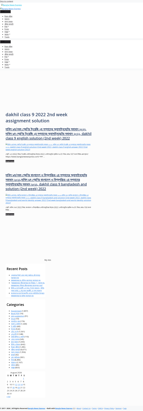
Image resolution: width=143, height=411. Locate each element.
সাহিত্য (13, 365)
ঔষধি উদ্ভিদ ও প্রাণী (17, 336)
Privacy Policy (109, 408)
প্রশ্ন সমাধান (8, 21)
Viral (13, 318)
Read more (10, 161)
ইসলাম (6, 29)
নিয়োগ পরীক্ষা (8, 16)
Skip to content (6, 1)
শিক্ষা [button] (5, 26)
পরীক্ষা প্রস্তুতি (8, 24)
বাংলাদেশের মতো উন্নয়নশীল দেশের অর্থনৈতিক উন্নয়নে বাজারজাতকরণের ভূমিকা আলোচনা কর (27, 294)
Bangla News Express (36, 408)
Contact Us (86, 408)
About (79, 408)
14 (21, 384)
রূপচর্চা (13, 354)
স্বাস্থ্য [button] (6, 32)
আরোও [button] (6, 34)
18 (13, 387)
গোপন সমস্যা (15, 339)
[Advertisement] (71, 86)
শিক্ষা (12, 360)
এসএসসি (14, 334)
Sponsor (119, 408)
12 (16, 384)
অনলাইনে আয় (15, 321)
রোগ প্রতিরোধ (15, 357)
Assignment (16, 311)
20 (19, 387)
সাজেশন (6, 19)
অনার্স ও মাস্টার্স (15, 324)
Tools (6, 37)
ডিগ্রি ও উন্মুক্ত (15, 344)
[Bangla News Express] (10, 8)
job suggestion (17, 316)
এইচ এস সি (14, 331)
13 (19, 384)
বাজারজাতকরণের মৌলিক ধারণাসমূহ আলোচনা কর (25, 280)
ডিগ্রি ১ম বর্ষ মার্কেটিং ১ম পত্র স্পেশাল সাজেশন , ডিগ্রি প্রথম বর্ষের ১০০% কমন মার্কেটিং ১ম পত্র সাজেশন (27, 289)
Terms (94, 408)
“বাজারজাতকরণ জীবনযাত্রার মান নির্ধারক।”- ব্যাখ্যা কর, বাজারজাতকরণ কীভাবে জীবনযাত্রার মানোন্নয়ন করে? (28, 284)
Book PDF (15, 313)
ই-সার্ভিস (14, 326)
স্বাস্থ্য (13, 367)
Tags (125, 408)
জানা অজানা (14, 342)
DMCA (100, 408)
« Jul (8, 396)
